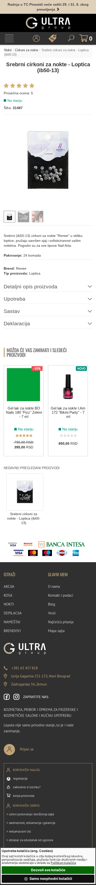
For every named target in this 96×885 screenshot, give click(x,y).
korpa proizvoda (23, 796)
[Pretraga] (71, 38)
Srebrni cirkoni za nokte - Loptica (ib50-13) (23, 518)
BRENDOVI (12, 630)
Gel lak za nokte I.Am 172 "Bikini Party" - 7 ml (68, 412)
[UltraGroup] (48, 23)
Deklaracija (17, 323)
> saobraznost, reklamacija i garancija (30, 823)
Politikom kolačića (63, 863)
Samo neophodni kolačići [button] (50, 878)
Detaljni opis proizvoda (30, 286)
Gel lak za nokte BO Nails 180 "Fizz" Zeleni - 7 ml (24, 412)
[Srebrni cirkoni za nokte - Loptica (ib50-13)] (24, 492)
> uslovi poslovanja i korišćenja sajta (30, 814)
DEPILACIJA (13, 613)
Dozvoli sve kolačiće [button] (48, 870)
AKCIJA (9, 586)
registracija (20, 778)
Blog (51, 604)
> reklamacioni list (18, 831)
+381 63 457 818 (24, 668)
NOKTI (9, 604)
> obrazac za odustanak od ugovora (29, 840)
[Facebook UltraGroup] (7, 697)
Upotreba (14, 299)
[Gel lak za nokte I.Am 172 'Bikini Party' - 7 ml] (67, 384)
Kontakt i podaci (60, 595)
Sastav (12, 311)
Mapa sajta (56, 630)
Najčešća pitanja (60, 622)
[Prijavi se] (35, 747)
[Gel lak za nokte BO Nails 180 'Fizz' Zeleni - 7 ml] (23, 384)
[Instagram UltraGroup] (16, 697)
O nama (54, 586)
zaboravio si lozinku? (27, 787)
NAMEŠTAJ (12, 622)
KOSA (8, 595)
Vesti (52, 613)
